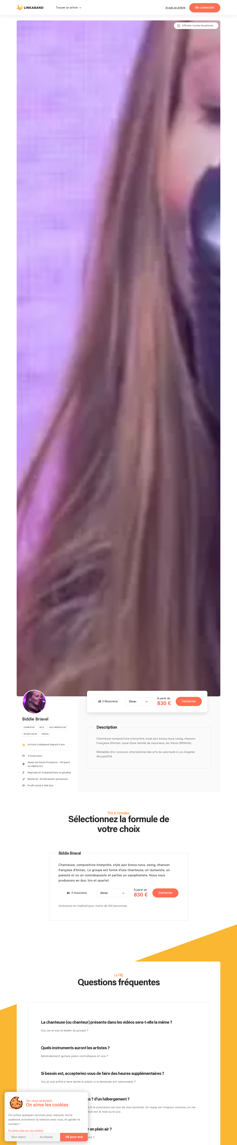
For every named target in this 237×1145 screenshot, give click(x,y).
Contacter (189, 701)
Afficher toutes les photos (197, 25)
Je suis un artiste (175, 7)
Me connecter (204, 7)
